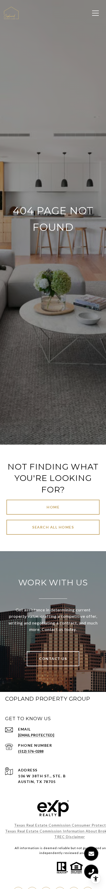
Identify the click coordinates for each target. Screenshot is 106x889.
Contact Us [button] (53, 658)
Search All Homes (53, 527)
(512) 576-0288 (30, 751)
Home (53, 507)
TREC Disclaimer (69, 836)
